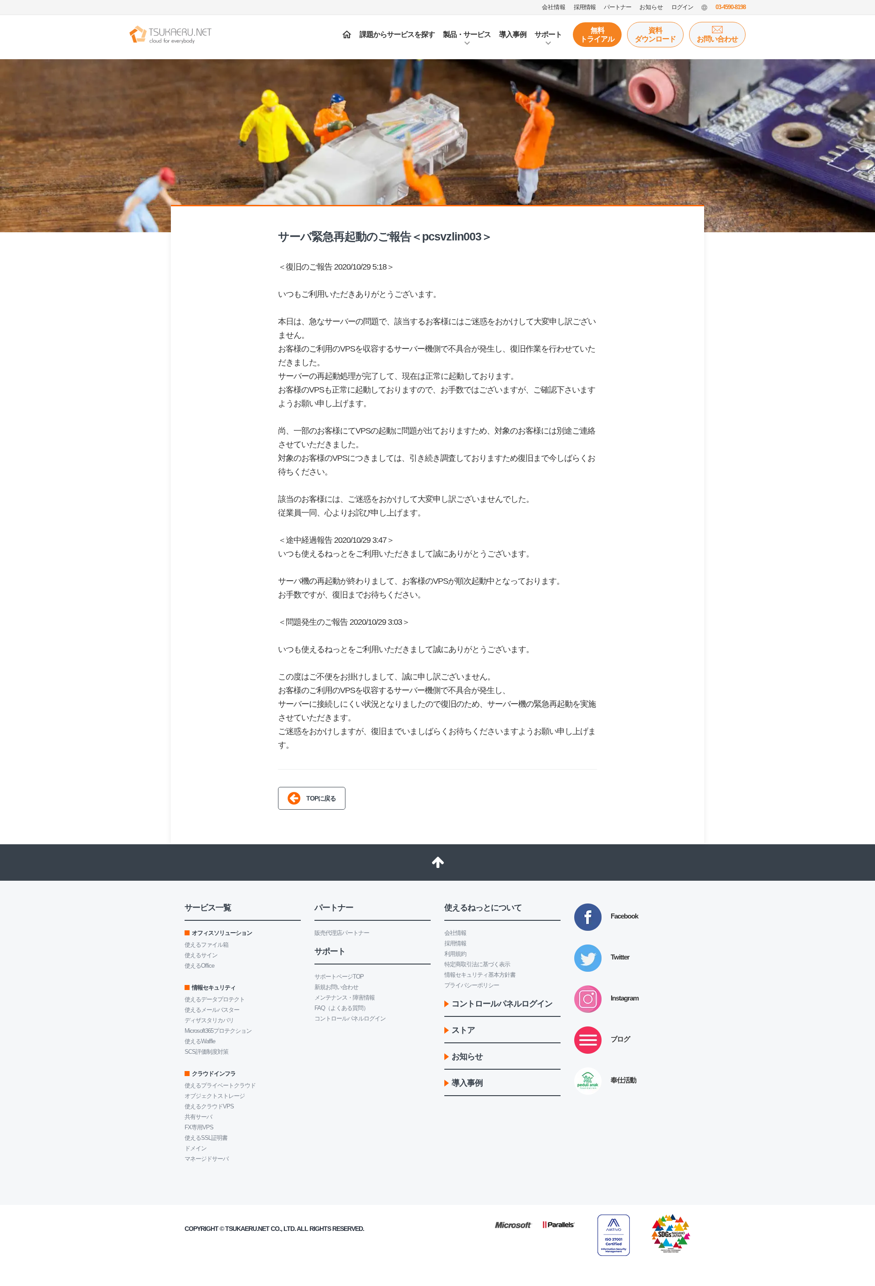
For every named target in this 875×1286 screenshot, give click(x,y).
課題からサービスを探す (397, 34)
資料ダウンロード (655, 34)
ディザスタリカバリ (209, 1020)
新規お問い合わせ (336, 987)
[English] (704, 7)
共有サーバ (198, 1117)
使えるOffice (199, 966)
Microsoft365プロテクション (218, 1031)
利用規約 (455, 954)
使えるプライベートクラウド (220, 1085)
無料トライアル (597, 34)
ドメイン (195, 1148)
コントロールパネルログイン (350, 1018)
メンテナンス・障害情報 (344, 997)
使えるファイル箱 (206, 945)
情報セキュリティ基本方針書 (479, 975)
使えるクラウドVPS (209, 1106)
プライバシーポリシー (471, 985)
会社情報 (455, 933)
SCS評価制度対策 (206, 1052)
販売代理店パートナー (341, 933)
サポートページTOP (339, 977)
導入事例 (512, 34)
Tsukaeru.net (247, 1228)
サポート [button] (548, 34)
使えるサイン (201, 955)
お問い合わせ (717, 39)
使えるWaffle (200, 1041)
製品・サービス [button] (467, 34)
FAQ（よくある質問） (341, 1008)
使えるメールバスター (212, 1010)
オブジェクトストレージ (215, 1096)
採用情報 (455, 943)
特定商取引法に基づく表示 (477, 964)
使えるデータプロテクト (215, 999)
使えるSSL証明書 (206, 1138)
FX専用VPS (199, 1127)
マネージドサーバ (206, 1159)
